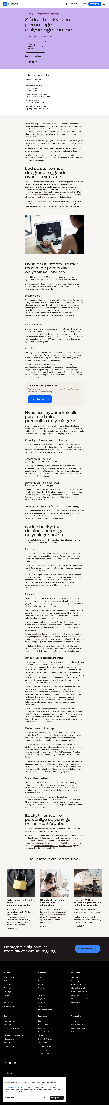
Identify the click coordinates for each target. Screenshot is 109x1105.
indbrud (55, 606)
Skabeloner (8, 1002)
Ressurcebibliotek (44, 1032)
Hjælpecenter (9, 1021)
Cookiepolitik (9, 1032)
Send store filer (76, 977)
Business (41, 984)
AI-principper (9, 1039)
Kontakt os (8, 1024)
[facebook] (30, 62)
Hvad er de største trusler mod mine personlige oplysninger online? (34, 88)
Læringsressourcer (10, 1046)
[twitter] (26, 62)
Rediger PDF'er (76, 995)
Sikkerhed (7, 995)
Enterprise (41, 988)
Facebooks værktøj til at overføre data (61, 648)
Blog (39, 1021)
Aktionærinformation (78, 1028)
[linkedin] (33, 62)
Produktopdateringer (45, 1010)
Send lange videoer (78, 981)
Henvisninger (42, 1042)
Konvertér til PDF (77, 1002)
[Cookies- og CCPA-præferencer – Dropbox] (34, 1089)
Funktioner (8, 988)
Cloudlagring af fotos (79, 984)
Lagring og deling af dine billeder (38, 634)
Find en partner (43, 1053)
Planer (40, 1006)
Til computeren (9, 977)
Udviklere (41, 1035)
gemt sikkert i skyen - (57, 841)
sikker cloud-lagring (62, 146)
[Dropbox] (11, 4)
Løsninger (7, 992)
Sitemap (7, 1042)
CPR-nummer (53, 339)
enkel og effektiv (66, 689)
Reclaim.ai (41, 1002)
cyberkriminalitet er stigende (36, 342)
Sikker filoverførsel (78, 988)
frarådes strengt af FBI (34, 793)
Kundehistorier (43, 1028)
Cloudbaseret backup (79, 992)
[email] (36, 62)
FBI (47, 277)
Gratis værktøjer (10, 1006)
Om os (73, 1021)
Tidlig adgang (9, 999)
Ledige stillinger (77, 1024)
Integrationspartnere (45, 1050)
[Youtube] (14, 1062)
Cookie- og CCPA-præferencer (15, 1035)
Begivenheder (43, 1024)
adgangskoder (41, 843)
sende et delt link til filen (37, 570)
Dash (39, 992)
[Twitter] (5, 1062)
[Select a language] (66, 4)
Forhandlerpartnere (45, 1046)
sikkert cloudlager (63, 568)
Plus (39, 977)
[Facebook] (10, 1062)
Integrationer (8, 984)
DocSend (41, 995)
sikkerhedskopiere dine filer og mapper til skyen (53, 846)
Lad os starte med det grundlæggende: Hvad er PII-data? (37, 81)
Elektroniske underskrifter (80, 999)
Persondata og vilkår (11, 1028)
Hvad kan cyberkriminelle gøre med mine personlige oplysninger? (37, 95)
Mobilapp (7, 981)
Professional (42, 981)
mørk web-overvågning (43, 148)
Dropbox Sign (43, 999)
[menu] (104, 4)
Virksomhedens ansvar (79, 1032)
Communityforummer (45, 1039)
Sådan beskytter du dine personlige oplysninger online (35, 101)
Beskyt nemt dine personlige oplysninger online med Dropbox (37, 108)
